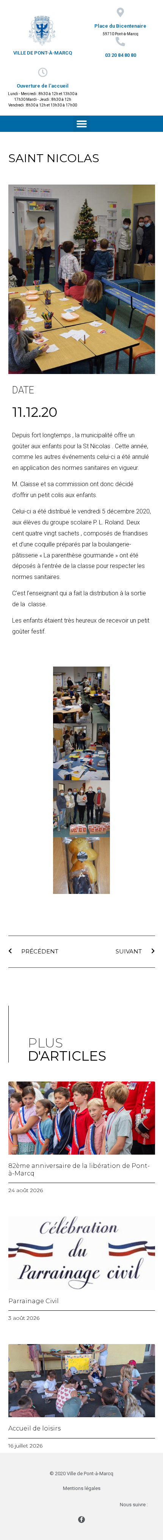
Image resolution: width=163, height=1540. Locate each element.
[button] (81, 124)
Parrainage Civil (33, 1301)
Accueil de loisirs (34, 1428)
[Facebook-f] (81, 1519)
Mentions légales (81, 1488)
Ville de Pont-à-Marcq (42, 53)
